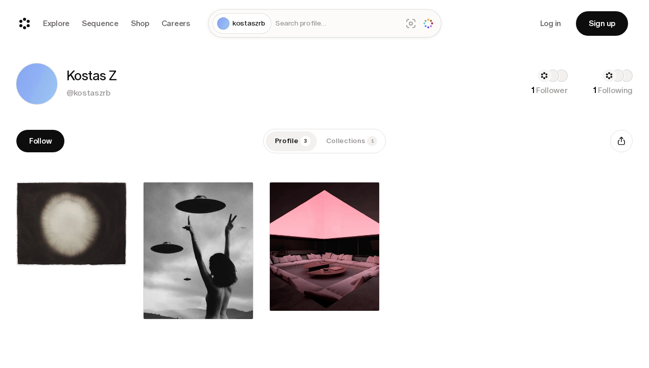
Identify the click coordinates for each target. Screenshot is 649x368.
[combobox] (336, 23)
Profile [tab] (291, 140)
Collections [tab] (350, 140)
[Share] (621, 141)
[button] (36, 83)
